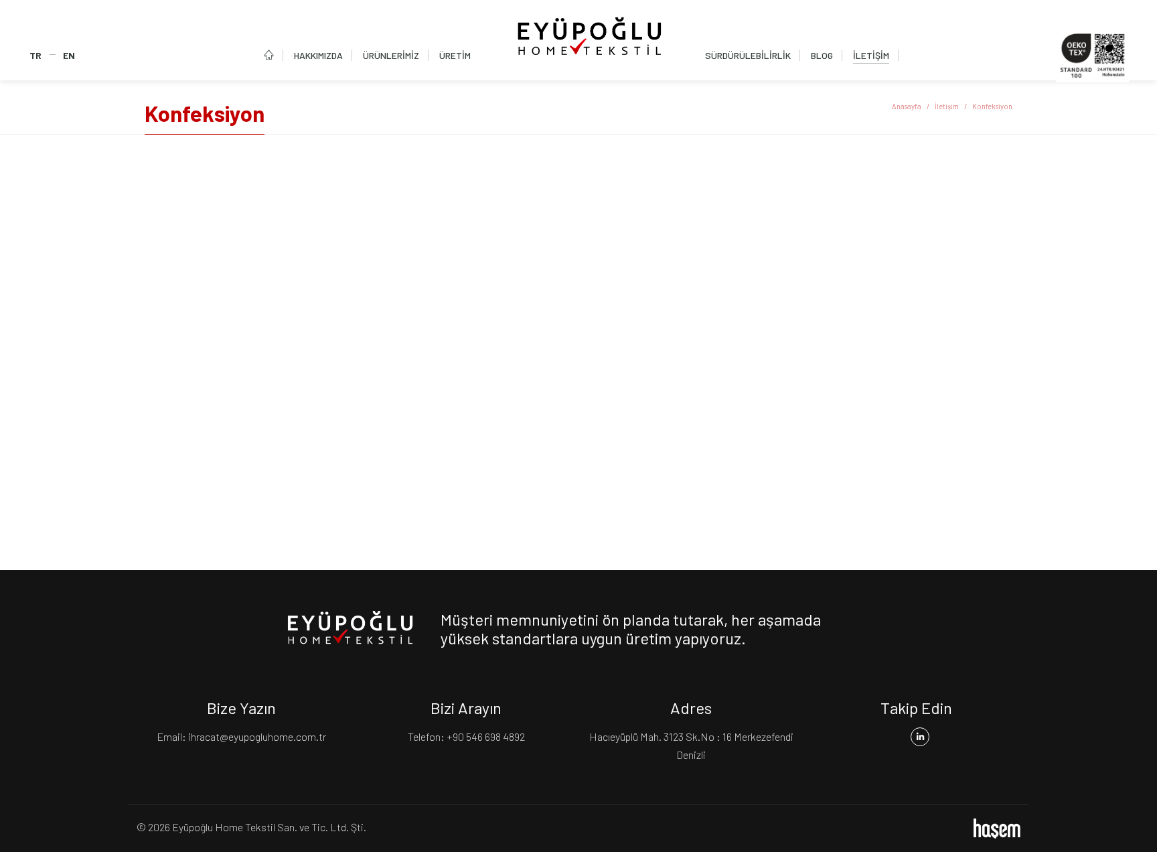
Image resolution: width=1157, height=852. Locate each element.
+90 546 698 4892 (486, 736)
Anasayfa (906, 106)
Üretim (455, 55)
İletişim (871, 55)
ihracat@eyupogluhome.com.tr (257, 736)
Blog (822, 55)
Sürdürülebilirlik (748, 55)
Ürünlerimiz (391, 55)
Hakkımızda (318, 55)
